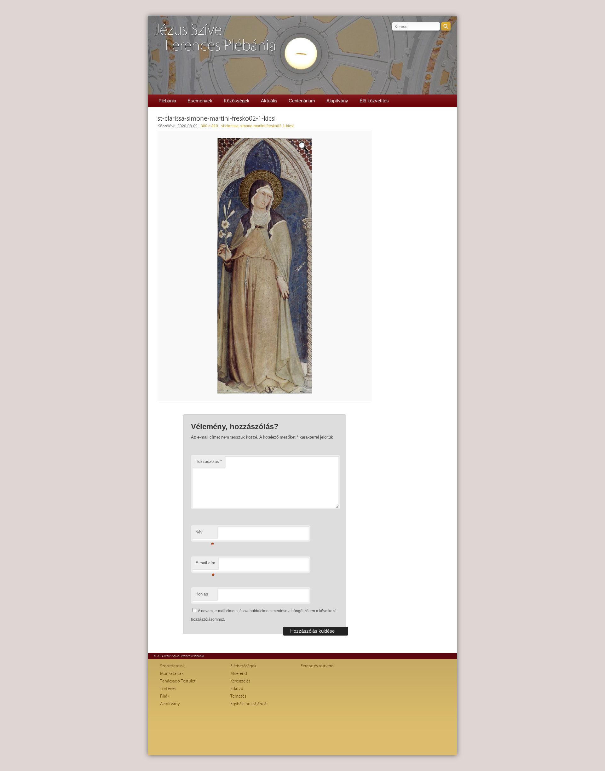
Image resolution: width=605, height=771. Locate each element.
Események (199, 100)
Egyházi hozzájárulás (249, 703)
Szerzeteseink (172, 666)
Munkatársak (171, 673)
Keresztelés (240, 681)
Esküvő (236, 688)
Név (204, 534)
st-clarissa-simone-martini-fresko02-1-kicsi (257, 126)
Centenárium (302, 100)
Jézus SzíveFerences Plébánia (215, 38)
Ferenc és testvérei (317, 666)
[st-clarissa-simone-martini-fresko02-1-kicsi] (265, 266)
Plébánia (167, 100)
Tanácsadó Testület (178, 681)
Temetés (238, 696)
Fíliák (164, 696)
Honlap (201, 594)
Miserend (238, 673)
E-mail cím (205, 565)
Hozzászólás (208, 461)
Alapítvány (337, 100)
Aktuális (269, 100)
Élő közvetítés (374, 100)
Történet (168, 688)
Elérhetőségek (243, 666)
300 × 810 (209, 126)
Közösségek (237, 100)
